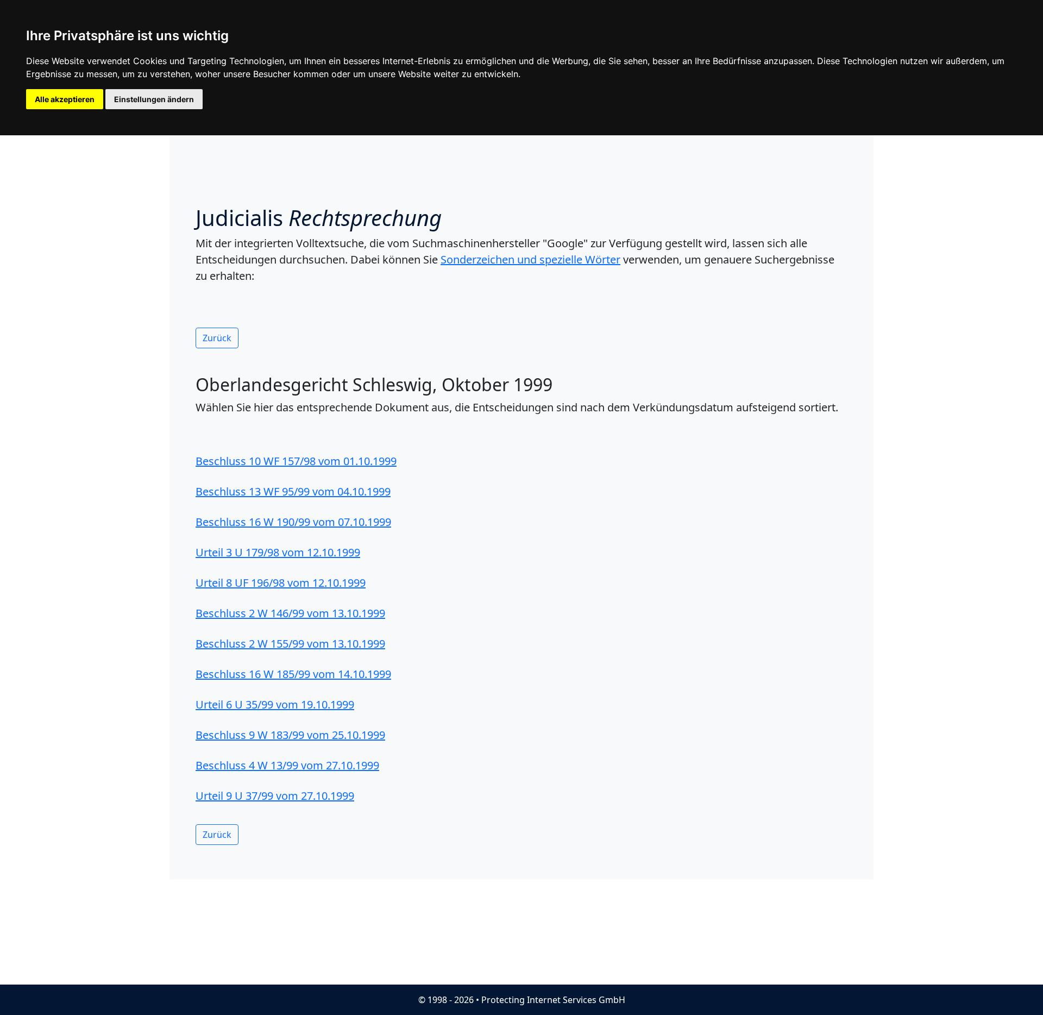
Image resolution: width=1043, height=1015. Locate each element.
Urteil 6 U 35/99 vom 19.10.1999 (275, 704)
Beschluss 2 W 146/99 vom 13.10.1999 (290, 613)
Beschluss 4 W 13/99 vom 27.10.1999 (287, 765)
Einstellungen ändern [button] (154, 99)
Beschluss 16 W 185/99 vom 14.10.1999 (293, 674)
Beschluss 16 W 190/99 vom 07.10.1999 (293, 522)
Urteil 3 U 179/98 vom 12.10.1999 (278, 552)
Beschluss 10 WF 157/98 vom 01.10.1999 (296, 461)
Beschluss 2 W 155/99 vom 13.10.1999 (290, 643)
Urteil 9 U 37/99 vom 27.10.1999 (275, 795)
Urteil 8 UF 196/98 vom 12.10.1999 (281, 582)
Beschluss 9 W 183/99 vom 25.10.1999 (290, 735)
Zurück (217, 338)
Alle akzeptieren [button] (65, 99)
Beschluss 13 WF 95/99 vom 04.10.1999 (293, 491)
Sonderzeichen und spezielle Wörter (530, 259)
